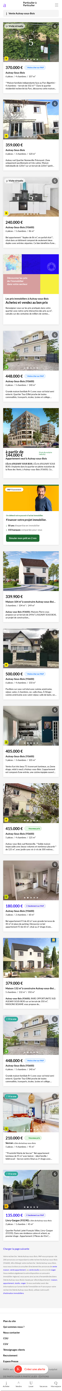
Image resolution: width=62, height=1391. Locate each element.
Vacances (43, 1386)
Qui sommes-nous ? (13, 1326)
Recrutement (10, 1355)
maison (54, 1280)
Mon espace (56, 1386)
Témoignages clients (14, 1349)
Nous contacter (11, 1332)
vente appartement (18, 1270)
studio (17, 1283)
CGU (5, 1338)
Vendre (19, 1386)
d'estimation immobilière (13, 1293)
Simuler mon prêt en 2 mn (23, 538)
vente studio (34, 1270)
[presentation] (6, 43)
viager (53, 1270)
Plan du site (9, 1321)
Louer (31, 1386)
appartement (8, 1283)
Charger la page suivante (16, 1248)
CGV (5, 1344)
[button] (24, 58)
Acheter (6, 1386)
